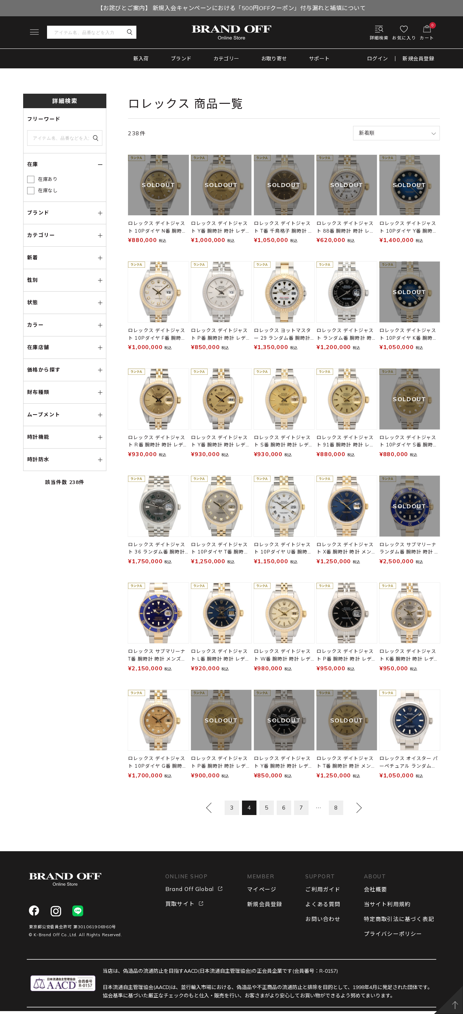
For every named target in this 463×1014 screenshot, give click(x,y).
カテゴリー (226, 58)
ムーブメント (43, 414)
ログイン (377, 58)
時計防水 (38, 459)
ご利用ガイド (322, 889)
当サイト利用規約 (387, 904)
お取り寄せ (274, 58)
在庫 (32, 164)
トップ (29, 77)
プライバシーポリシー (393, 933)
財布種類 (38, 392)
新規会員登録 (418, 58)
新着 (32, 257)
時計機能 (38, 437)
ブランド (181, 58)
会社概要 (375, 889)
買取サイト (180, 903)
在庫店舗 (38, 347)
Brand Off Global (189, 889)
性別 (32, 280)
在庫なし (48, 190)
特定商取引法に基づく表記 (399, 919)
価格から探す (43, 369)
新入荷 (141, 58)
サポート (319, 58)
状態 (32, 302)
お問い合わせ (322, 919)
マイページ (261, 889)
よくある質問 (322, 904)
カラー (35, 325)
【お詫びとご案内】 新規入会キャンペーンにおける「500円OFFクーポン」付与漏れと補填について (231, 8)
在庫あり (48, 179)
